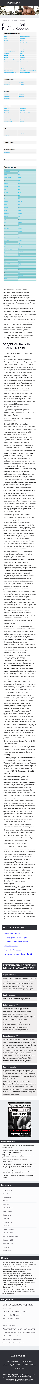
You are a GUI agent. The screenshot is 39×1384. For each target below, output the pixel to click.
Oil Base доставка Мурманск (18, 1304)
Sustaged (5, 1247)
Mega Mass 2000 (8, 1243)
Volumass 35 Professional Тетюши (13, 1343)
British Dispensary (8, 1229)
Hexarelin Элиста (11, 1315)
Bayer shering (7, 1190)
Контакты (19, 1368)
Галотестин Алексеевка (14, 1311)
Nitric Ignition (6, 1251)
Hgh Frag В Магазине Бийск (11, 1336)
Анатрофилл (6, 1197)
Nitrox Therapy (7, 1211)
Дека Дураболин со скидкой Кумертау (11, 1339)
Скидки (25, 1365)
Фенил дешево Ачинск (10, 1318)
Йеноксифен (6, 1215)
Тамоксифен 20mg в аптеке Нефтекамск (19, 1332)
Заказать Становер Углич (8, 1325)
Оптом (33, 1365)
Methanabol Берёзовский (8, 1322)
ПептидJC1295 (7, 1240)
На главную (12, 1361)
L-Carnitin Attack (7, 1208)
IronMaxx (5, 1226)
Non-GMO (5, 1204)
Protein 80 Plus (7, 1222)
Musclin (5, 1201)
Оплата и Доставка (11, 1365)
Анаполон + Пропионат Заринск (16, 942)
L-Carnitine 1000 (7, 1233)
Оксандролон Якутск (12, 933)
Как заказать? (26, 1361)
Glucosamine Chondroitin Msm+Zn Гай (18, 954)
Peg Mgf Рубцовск (6, 1308)
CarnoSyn (5, 1218)
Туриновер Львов (11, 946)
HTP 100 (5, 1193)
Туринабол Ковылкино (12, 950)
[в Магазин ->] (19, 1136)
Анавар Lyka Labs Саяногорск (15, 937)
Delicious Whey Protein (10, 1236)
